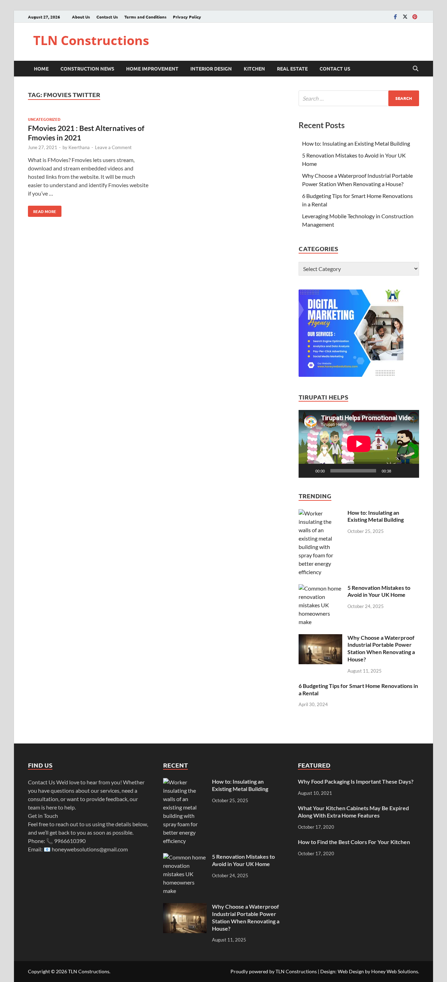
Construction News (87, 68)
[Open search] (415, 69)
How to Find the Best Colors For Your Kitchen (354, 841)
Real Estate (292, 68)
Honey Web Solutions (394, 971)
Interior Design (211, 68)
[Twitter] (405, 16)
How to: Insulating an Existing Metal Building (356, 143)
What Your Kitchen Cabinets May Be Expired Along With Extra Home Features (353, 812)
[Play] (307, 470)
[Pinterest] (415, 16)
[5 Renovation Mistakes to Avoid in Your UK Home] (320, 588)
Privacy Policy (187, 17)
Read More (42, 210)
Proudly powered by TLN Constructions (273, 971)
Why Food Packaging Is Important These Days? (355, 781)
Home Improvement (152, 68)
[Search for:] (359, 98)
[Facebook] (395, 16)
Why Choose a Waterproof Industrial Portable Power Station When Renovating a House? (381, 648)
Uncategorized (44, 119)
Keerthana (79, 147)
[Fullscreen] (409, 470)
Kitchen (254, 68)
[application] (359, 444)
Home (41, 68)
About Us (81, 17)
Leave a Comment (113, 147)
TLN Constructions (91, 40)
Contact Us (107, 17)
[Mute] (398, 470)
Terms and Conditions (145, 17)
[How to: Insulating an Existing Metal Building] (320, 513)
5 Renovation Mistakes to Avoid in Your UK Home (378, 591)
